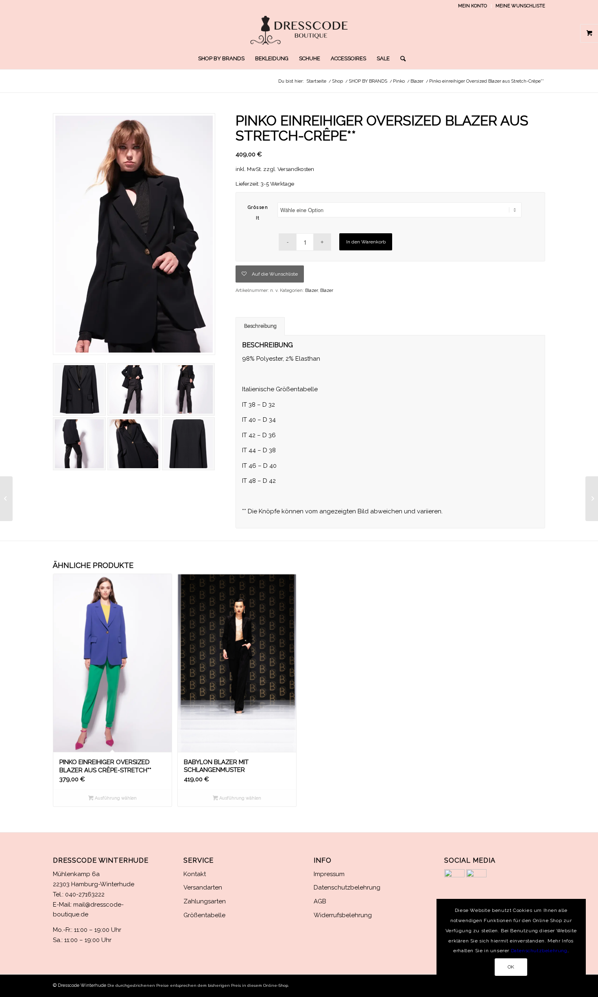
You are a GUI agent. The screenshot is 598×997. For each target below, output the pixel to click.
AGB (320, 901)
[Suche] (400, 58)
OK (511, 967)
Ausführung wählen (115, 798)
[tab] (260, 326)
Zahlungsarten (204, 901)
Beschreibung (260, 326)
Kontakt (194, 874)
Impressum (329, 874)
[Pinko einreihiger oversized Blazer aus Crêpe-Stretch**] (591, 498)
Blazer (311, 290)
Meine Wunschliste (520, 6)
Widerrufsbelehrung (343, 915)
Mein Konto (472, 6)
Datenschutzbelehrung (347, 887)
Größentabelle (204, 915)
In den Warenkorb (366, 242)
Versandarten (202, 887)
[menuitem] (472, 6)
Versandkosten (295, 169)
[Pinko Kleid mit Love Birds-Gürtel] (6, 498)
